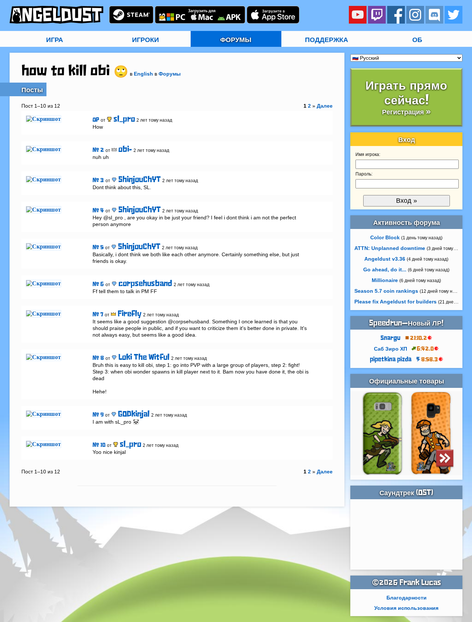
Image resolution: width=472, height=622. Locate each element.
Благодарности (406, 598)
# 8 (98, 358)
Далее (325, 106)
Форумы (170, 74)
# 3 (98, 180)
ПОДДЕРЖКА (326, 40)
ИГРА (54, 40)
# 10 (99, 445)
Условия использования (406, 608)
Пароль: (363, 174)
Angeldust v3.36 (384, 259)
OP (96, 120)
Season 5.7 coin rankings (386, 291)
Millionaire (385, 280)
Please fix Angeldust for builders (395, 302)
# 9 (98, 415)
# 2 (98, 150)
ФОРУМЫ (235, 40)
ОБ (417, 40)
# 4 (98, 211)
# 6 (98, 284)
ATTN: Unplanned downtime (389, 248)
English (143, 74)
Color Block (385, 237)
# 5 (98, 247)
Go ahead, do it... (384, 269)
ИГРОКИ (145, 40)
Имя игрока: (367, 154)
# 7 (98, 315)
